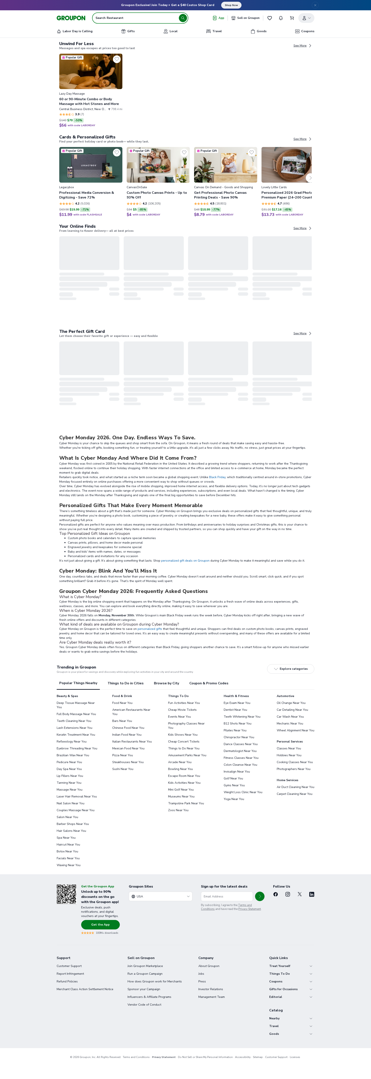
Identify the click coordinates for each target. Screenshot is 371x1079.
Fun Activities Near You (184, 703)
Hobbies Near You (289, 755)
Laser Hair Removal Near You (77, 796)
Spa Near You (66, 838)
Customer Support (69, 966)
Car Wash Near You (290, 717)
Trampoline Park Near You (186, 803)
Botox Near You (67, 851)
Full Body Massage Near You (76, 714)
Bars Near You (122, 721)
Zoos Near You (178, 810)
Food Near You (122, 703)
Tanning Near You (69, 783)
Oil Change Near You (291, 703)
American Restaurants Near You (131, 712)
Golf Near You (233, 778)
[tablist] (185, 683)
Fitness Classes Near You (241, 758)
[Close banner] (315, 5)
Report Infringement (70, 974)
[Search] (183, 18)
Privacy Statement (249, 909)
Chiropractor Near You (239, 737)
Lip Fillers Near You (70, 776)
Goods (274, 1034)
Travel (274, 1026)
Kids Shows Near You (183, 735)
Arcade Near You (180, 762)
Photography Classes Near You (186, 725)
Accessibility (243, 1057)
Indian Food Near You (126, 735)
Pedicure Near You (69, 762)
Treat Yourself (279, 966)
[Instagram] (287, 894)
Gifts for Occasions (283, 989)
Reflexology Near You (72, 742)
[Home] (71, 18)
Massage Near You (69, 790)
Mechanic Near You (290, 723)
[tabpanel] (185, 780)
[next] (310, 178)
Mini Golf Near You (181, 790)
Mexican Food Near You (128, 748)
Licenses (295, 1057)
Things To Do (279, 974)
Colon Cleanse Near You (240, 765)
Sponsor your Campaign (144, 989)
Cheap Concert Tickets (183, 742)
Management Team (211, 997)
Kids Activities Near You (184, 783)
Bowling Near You (180, 769)
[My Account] (306, 18)
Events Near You (179, 717)
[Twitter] (299, 894)
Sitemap (258, 1057)
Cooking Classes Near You (295, 762)
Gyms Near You (234, 785)
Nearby (274, 1018)
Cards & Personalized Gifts (87, 137)
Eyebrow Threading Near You (77, 748)
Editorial (275, 997)
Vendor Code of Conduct (144, 1005)
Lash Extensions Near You (74, 728)
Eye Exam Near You (237, 703)
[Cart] (292, 18)
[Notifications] (281, 18)
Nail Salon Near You (70, 803)
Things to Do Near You (183, 748)
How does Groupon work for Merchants (155, 981)
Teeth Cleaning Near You (74, 721)
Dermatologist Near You (240, 751)
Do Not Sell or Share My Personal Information (205, 1057)
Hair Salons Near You (71, 831)
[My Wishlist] (269, 18)
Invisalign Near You (237, 772)
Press (202, 981)
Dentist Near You (235, 710)
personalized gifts (150, 629)
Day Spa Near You (69, 769)
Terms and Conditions (136, 1057)
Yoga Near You (234, 799)
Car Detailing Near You (292, 710)
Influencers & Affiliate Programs (149, 997)
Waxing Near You (69, 865)
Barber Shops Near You (73, 824)
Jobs (201, 974)
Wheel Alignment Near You (295, 730)
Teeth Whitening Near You (242, 717)
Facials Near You (68, 858)
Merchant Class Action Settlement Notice (85, 989)
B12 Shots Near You (237, 723)
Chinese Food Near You (128, 728)
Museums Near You (181, 796)
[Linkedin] (311, 894)
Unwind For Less (76, 43)
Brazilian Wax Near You (73, 755)
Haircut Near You (68, 845)
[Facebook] (275, 894)
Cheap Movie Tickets (182, 710)
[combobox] (160, 896)
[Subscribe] (260, 896)
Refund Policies (67, 981)
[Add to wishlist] (117, 59)
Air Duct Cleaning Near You (295, 787)
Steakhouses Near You (128, 762)
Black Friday (217, 477)
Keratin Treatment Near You (76, 735)
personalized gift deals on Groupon (185, 561)
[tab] (78, 683)
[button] (90, 91)
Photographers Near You (293, 769)
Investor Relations (210, 989)
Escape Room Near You (184, 776)
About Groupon (208, 966)
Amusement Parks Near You (187, 755)
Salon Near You (67, 817)
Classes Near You (289, 748)
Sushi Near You (122, 769)
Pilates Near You (235, 730)
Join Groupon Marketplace (145, 966)
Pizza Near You (122, 755)
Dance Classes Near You (241, 744)
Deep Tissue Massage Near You (76, 705)
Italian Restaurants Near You (132, 742)
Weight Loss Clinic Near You (243, 792)
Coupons (275, 981)
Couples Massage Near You (75, 810)
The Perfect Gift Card (82, 331)
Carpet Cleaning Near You (294, 794)
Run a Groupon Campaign (145, 974)
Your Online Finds (77, 226)
